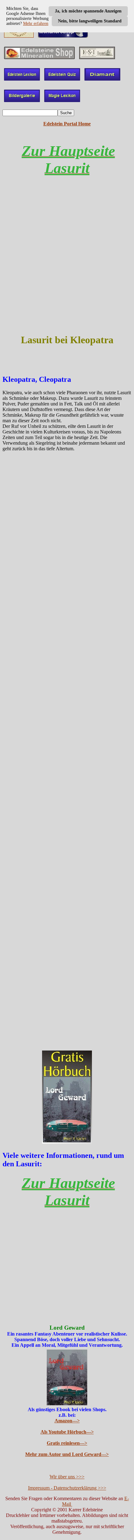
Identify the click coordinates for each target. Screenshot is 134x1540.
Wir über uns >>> (67, 1476)
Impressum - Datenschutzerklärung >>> (67, 1488)
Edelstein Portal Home (67, 123)
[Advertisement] (67, 260)
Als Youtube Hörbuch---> (67, 1432)
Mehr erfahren (35, 23)
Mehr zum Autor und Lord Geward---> (67, 1454)
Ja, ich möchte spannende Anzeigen (88, 11)
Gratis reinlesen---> (67, 1443)
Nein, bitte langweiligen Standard (90, 21)
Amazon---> (67, 1420)
